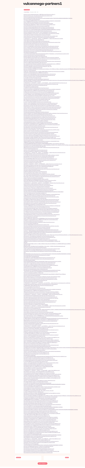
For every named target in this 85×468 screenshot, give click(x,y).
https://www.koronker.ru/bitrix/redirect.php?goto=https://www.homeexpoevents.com (39, 237)
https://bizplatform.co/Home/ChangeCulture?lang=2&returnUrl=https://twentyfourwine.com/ (41, 127)
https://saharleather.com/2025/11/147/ (47, 448)
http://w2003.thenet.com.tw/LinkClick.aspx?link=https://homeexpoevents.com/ (42, 277)
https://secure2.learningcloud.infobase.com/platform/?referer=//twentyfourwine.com (39, 222)
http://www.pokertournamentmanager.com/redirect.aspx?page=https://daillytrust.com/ (40, 410)
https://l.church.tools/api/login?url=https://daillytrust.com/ (34, 396)
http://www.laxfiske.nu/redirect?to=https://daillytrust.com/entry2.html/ (42, 442)
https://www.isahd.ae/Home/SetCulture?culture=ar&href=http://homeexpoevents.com (40, 302)
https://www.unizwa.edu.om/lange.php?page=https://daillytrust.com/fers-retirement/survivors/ (41, 345)
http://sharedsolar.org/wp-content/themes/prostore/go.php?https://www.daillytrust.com (40, 436)
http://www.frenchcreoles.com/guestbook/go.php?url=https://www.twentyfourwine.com (40, 189)
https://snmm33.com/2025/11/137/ (39, 451)
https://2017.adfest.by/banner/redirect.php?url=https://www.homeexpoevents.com (39, 298)
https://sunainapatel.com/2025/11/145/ (45, 452)
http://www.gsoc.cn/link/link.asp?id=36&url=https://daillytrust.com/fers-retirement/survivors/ (41, 412)
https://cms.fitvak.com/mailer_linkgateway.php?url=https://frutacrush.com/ (44, 47)
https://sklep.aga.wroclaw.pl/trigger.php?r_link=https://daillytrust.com (36, 353)
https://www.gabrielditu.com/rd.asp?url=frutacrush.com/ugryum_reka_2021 (38, 66)
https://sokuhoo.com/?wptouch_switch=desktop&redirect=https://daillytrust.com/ (39, 371)
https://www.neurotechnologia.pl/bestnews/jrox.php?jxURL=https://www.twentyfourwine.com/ (41, 169)
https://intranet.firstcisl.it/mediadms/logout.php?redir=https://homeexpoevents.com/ (39, 295)
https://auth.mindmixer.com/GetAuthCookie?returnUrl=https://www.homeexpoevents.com (40, 296)
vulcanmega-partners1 (42, 3)
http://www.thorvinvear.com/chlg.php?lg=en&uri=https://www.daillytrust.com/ (38, 338)
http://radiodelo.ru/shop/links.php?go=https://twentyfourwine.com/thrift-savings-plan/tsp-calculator (42, 138)
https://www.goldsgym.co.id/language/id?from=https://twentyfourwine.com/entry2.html (40, 134)
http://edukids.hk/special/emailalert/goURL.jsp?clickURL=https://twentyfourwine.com (39, 118)
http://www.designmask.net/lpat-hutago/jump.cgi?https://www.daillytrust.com (38, 327)
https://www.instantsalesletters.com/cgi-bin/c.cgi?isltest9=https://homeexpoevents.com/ (40, 300)
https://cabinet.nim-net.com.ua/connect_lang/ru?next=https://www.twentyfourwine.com (40, 203)
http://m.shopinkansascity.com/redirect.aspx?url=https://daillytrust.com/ (37, 415)
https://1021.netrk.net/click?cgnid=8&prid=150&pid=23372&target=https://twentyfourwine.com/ (42, 136)
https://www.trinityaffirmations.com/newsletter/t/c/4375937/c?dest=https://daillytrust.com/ (41, 431)
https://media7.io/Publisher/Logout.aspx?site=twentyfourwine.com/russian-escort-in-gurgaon (41, 165)
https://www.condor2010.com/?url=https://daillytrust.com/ (38, 352)
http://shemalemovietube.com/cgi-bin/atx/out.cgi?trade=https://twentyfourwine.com (39, 115)
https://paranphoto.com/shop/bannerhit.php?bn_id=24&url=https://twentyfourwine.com (40, 117)
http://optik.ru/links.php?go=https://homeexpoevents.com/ (34, 303)
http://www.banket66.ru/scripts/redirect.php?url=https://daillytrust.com (37, 413)
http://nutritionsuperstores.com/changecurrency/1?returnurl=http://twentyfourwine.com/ (40, 215)
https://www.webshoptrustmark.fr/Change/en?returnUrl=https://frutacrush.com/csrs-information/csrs (42, 61)
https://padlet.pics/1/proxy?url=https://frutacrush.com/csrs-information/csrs (37, 65)
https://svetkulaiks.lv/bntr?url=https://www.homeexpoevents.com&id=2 (37, 255)
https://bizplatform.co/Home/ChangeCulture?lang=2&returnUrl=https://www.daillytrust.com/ (41, 400)
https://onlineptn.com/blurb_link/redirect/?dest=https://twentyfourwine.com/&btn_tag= (40, 137)
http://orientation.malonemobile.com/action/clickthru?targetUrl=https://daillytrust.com (43, 375)
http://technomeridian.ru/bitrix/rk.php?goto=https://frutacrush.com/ (36, 43)
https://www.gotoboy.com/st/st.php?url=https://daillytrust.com (35, 358)
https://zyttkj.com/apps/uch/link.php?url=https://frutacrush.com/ (41, 49)
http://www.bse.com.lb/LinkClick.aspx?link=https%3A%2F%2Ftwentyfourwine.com (39, 75)
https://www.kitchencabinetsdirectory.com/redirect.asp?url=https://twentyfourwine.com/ (43, 108)
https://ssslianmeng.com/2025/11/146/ (31, 452)
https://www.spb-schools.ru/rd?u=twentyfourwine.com (34, 128)
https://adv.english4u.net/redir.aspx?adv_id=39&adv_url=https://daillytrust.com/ (45, 378)
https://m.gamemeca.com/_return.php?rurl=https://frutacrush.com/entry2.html (38, 15)
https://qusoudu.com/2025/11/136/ (43, 447)
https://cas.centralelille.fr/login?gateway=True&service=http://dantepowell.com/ (38, 446)
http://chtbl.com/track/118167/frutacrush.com (32, 28)
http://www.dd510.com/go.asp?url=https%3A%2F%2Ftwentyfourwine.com (38, 114)
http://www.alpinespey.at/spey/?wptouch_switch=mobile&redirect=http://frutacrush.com (40, 32)
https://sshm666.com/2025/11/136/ (52, 451)
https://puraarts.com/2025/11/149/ (30, 447)
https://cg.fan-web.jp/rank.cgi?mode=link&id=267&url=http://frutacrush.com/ (38, 31)
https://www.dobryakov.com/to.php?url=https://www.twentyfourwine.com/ (38, 84)
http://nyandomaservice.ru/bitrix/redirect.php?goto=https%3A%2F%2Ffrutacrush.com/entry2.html (42, 42)
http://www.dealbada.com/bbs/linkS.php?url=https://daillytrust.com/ (36, 334)
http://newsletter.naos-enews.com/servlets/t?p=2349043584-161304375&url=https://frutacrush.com (42, 51)
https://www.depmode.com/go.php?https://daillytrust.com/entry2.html (37, 429)
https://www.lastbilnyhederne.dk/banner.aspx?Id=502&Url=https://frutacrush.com (39, 27)
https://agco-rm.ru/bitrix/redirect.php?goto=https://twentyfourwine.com (47, 201)
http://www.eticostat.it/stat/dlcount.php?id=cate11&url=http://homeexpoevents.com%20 (40, 279)
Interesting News (26, 9)
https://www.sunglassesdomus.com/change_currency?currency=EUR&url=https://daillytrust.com (41, 337)
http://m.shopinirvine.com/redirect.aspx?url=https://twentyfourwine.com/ (41, 195)
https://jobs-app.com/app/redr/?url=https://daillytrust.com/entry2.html (36, 343)
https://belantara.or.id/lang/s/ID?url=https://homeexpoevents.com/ (42, 236)
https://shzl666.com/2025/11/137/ (43, 450)
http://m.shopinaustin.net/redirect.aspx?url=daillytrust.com (34, 372)
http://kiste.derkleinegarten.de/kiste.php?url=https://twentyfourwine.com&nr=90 (38, 190)
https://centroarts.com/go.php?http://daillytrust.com (50, 423)
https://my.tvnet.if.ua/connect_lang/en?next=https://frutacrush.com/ (36, 44)
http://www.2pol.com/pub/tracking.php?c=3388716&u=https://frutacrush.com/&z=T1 (39, 14)
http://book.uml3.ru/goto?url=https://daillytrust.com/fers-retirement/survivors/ (38, 365)
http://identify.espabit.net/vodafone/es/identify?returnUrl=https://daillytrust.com (38, 357)
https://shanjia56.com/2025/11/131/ (30, 450)
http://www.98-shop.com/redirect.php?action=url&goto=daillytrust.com (37, 440)
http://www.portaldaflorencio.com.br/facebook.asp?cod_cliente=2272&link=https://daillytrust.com (42, 432)
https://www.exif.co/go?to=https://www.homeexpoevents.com (35, 280)
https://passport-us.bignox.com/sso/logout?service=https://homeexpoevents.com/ (39, 258)
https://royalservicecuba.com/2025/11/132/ (32, 448)
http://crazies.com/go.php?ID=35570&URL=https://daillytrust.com (36, 328)
